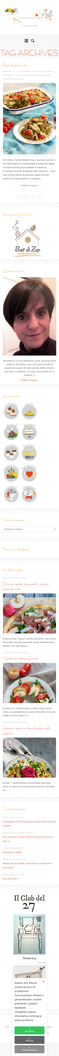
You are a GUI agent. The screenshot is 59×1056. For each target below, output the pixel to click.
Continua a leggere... (29, 185)
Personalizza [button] (29, 1050)
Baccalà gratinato (15, 65)
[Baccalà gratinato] (29, 119)
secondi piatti (7, 75)
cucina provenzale (18, 79)
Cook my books (26, 71)
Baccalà (31, 75)
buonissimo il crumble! (13, 852)
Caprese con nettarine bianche (20, 658)
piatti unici (49, 71)
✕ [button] (43, 981)
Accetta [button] (29, 1031)
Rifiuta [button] (29, 1040)
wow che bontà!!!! (11, 878)
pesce (44, 71)
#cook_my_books (22, 75)
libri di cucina (36, 71)
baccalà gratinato (39, 75)
